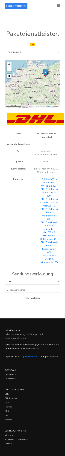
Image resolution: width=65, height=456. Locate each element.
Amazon (8, 419)
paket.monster (16, 6)
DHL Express (11, 398)
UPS (7, 402)
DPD (7, 415)
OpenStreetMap (44, 106)
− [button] (9, 69)
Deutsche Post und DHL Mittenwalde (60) (49, 259)
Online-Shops (11, 374)
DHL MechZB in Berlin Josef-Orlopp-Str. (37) (49, 182)
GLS (7, 411)
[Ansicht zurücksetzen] (9, 76)
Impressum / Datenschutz (16, 439)
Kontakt (8, 443)
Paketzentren (11, 378)
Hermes (8, 406)
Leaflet (31, 106)
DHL (46, 144)
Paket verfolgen (33, 297)
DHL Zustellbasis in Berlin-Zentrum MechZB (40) (49, 202)
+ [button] (9, 64)
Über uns (9, 435)
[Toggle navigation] (58, 5)
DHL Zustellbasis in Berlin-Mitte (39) (49, 192)
